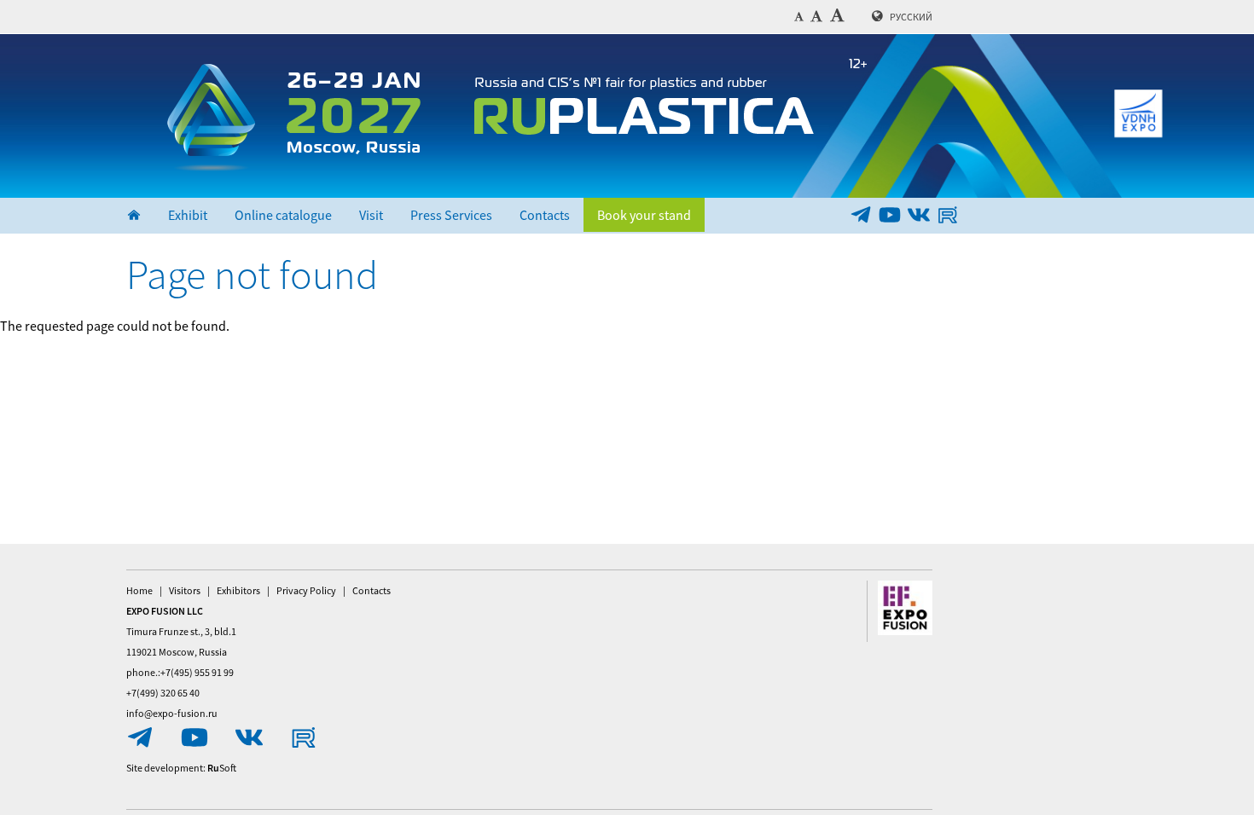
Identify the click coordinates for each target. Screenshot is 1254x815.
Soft (221, 767)
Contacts (545, 214)
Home (139, 590)
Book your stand (644, 214)
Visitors (184, 590)
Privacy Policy (306, 590)
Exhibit (187, 214)
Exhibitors (238, 590)
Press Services (451, 214)
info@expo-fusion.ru (172, 713)
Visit (371, 214)
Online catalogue (283, 214)
